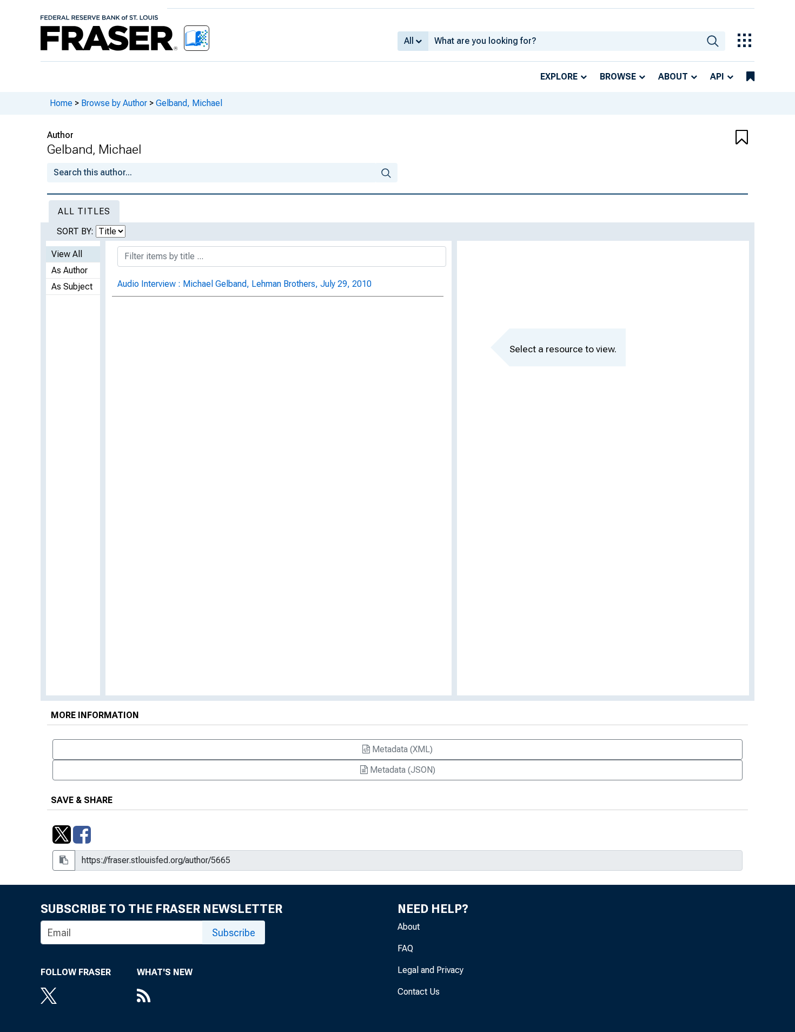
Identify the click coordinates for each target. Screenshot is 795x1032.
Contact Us (419, 992)
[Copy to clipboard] (63, 860)
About (673, 76)
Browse (618, 76)
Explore (559, 76)
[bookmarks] (750, 76)
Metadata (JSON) (401, 770)
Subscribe (233, 932)
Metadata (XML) (401, 749)
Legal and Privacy (430, 970)
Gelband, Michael (189, 103)
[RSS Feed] (165, 997)
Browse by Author (114, 103)
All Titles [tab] (84, 211)
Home (61, 103)
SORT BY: (76, 231)
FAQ (405, 948)
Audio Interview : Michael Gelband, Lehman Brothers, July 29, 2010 (244, 284)
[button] (689, 138)
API (717, 76)
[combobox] (564, 41)
